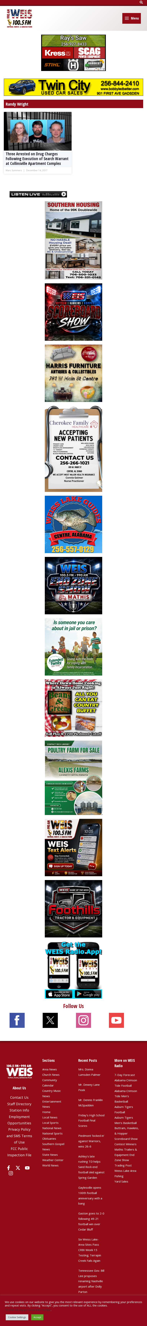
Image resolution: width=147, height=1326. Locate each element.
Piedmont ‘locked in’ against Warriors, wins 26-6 (91, 1141)
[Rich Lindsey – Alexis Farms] (73, 777)
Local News (49, 1117)
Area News (49, 1069)
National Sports (52, 1133)
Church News (51, 1075)
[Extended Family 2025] (73, 646)
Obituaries (49, 1138)
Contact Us (19, 1097)
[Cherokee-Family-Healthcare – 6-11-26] (73, 448)
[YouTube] (27, 1167)
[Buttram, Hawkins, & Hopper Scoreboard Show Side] (73, 312)
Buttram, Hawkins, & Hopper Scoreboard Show (126, 1133)
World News (50, 1165)
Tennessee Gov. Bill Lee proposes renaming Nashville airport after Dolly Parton (91, 1281)
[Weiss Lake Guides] (73, 524)
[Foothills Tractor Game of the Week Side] (73, 908)
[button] (141, 2)
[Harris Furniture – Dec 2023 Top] (73, 373)
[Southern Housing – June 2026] (73, 240)
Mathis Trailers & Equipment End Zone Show (125, 1155)
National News (51, 1128)
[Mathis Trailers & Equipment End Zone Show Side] (73, 585)
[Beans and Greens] (73, 708)
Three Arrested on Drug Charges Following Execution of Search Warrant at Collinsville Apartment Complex (37, 158)
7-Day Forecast (124, 1075)
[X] (18, 1167)
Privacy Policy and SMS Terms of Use (19, 1135)
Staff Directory (19, 1104)
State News (50, 1154)
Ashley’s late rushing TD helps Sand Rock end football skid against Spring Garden (91, 1166)
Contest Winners (125, 1144)
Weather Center (53, 1160)
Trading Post (123, 1165)
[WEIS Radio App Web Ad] (73, 969)
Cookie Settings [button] (17, 1317)
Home (46, 1112)
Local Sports (50, 1123)
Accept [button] (37, 1317)
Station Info (19, 1110)
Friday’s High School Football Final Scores (91, 1120)
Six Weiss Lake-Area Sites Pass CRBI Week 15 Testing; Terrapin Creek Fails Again (89, 1249)
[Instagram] (10, 1173)
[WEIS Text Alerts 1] (73, 847)
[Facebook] (8, 1167)
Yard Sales (121, 1181)
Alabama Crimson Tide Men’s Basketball (125, 1096)
